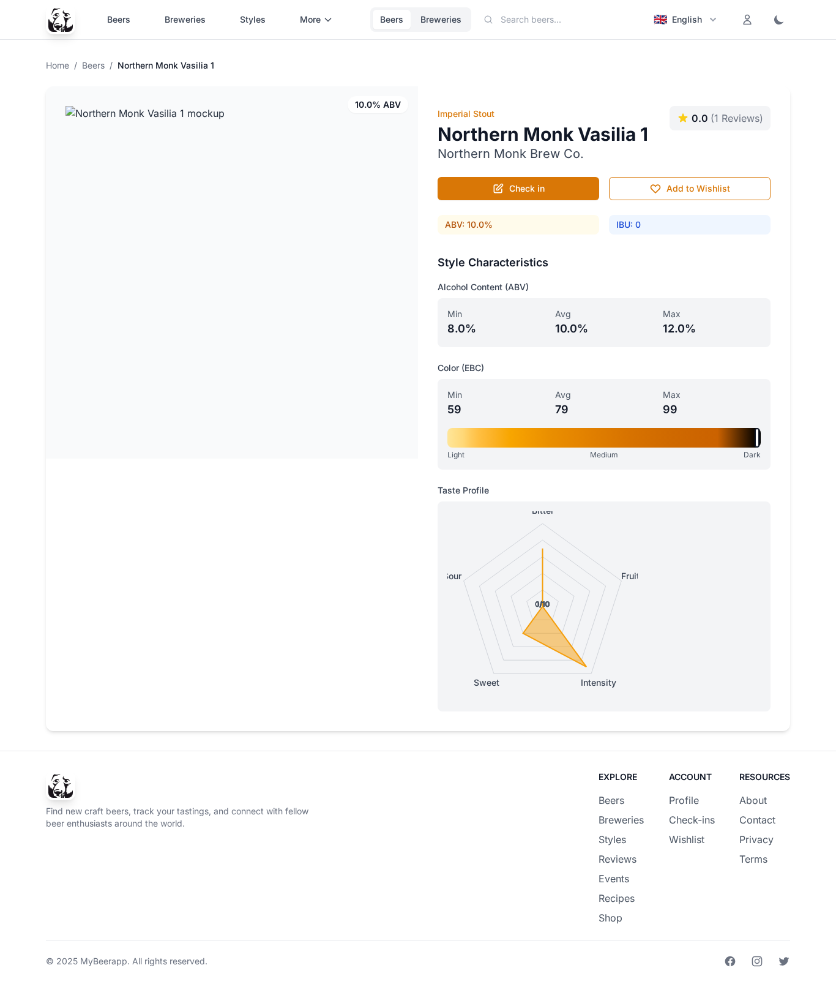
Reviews (617, 859)
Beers (118, 19)
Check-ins (692, 820)
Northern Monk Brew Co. (511, 153)
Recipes (617, 898)
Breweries (185, 19)
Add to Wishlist (698, 188)
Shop (610, 918)
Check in (527, 188)
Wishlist (686, 839)
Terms (753, 859)
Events (614, 879)
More (310, 19)
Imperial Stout (466, 113)
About (753, 800)
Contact (757, 820)
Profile (684, 800)
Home (57, 65)
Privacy (756, 839)
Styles (253, 19)
